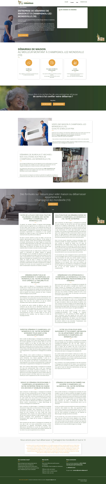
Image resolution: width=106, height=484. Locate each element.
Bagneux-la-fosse (47, 445)
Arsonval (36, 445)
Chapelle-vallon (36, 446)
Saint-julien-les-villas (41, 452)
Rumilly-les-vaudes (50, 451)
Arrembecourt (29, 445)
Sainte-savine (50, 452)
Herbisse (28, 448)
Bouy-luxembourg (64, 445)
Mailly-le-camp (36, 449)
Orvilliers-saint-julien (53, 449)
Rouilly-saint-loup (42, 451)
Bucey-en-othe (72, 445)
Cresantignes (48, 446)
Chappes (43, 446)
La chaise (43, 448)
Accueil (66, 1)
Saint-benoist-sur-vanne (61, 451)
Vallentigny (66, 452)
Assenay (40, 445)
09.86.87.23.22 (83, 1)
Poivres (61, 449)
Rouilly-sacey (34, 451)
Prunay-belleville (67, 449)
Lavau (47, 448)
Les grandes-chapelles (65, 448)
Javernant (33, 448)
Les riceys (73, 448)
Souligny (56, 452)
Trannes (61, 452)
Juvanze (38, 448)
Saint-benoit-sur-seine (73, 451)
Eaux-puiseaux (61, 446)
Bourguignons (55, 445)
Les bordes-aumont (54, 448)
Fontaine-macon (69, 446)
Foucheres (75, 446)
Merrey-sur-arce (44, 449)
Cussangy (54, 446)
